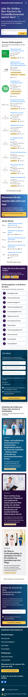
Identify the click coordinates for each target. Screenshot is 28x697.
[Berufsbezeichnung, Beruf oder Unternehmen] (3, 30)
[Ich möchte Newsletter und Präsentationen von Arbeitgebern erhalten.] (2, 387)
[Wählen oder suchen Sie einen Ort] (24, 368)
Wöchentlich (7, 384)
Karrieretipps (4, 645)
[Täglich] (2, 382)
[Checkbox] (2, 391)
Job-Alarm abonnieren (14, 398)
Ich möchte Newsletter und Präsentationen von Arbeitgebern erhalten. (14, 388)
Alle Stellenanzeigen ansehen (14, 262)
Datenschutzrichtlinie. (9, 393)
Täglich (6, 382)
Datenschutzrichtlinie (7, 656)
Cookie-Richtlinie (5, 660)
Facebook (15, 277)
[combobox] (14, 32)
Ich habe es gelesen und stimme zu (12, 392)
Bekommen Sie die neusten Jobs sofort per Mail (12, 214)
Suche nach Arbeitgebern (8, 641)
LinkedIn (7, 277)
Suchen (22, 33)
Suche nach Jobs (5, 638)
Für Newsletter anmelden (14, 622)
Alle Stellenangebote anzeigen (13, 190)
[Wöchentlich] (2, 384)
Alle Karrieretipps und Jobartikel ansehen (14, 579)
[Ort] (3, 33)
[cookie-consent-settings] (2, 694)
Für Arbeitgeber (5, 648)
